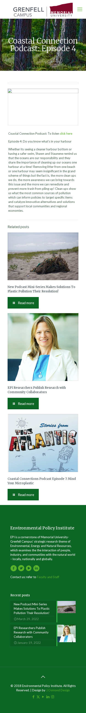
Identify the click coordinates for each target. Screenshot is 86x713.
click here (66, 133)
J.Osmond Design (58, 690)
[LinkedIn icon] (48, 697)
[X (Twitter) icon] (38, 697)
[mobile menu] (80, 9)
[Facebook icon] (33, 697)
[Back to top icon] (43, 676)
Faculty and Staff (48, 577)
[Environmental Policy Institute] (43, 9)
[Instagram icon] (52, 697)
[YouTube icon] (43, 697)
